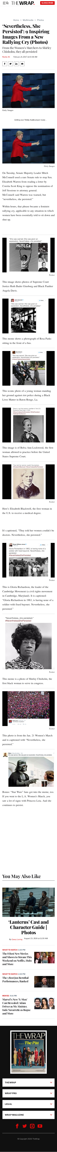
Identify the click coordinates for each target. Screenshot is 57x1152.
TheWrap (10, 1082)
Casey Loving (17, 939)
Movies (5, 996)
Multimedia (28, 20)
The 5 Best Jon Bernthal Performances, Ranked (15, 979)
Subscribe (47, 3)
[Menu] (5, 3)
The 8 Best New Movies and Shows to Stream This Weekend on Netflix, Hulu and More (17, 959)
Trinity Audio (29, 120)
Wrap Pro (11, 1093)
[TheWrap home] (22, 3)
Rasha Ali (6, 57)
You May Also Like (21, 876)
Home (16, 20)
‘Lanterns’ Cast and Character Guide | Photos (28, 927)
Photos (40, 20)
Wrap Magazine (14, 1115)
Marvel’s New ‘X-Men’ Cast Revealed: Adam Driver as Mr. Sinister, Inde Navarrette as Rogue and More (16, 1006)
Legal (8, 1104)
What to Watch (9, 950)
